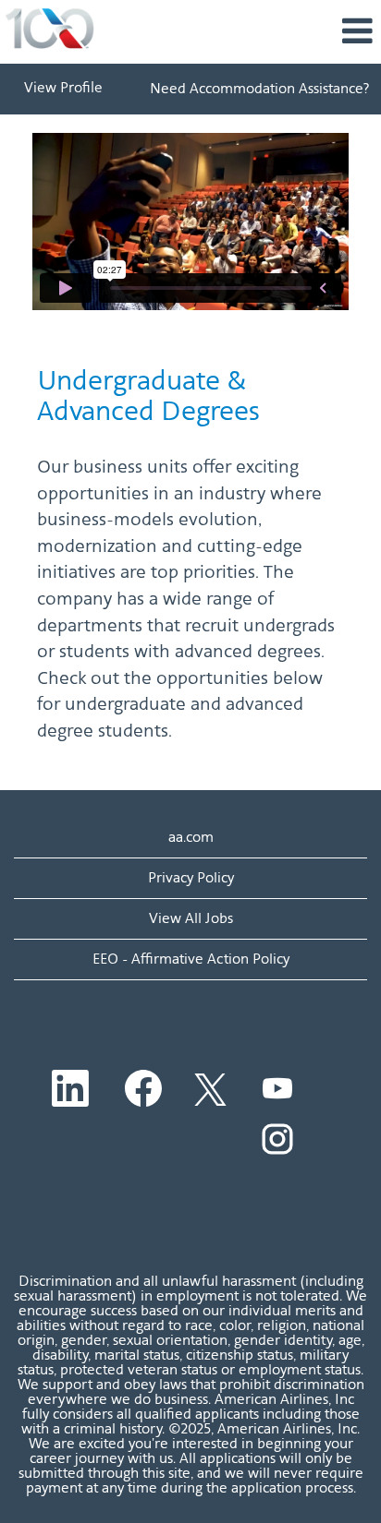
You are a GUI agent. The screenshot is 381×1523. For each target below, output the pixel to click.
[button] (254, 32)
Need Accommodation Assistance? (259, 88)
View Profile (63, 88)
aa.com (191, 836)
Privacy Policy (191, 877)
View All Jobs (191, 918)
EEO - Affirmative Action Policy (190, 958)
